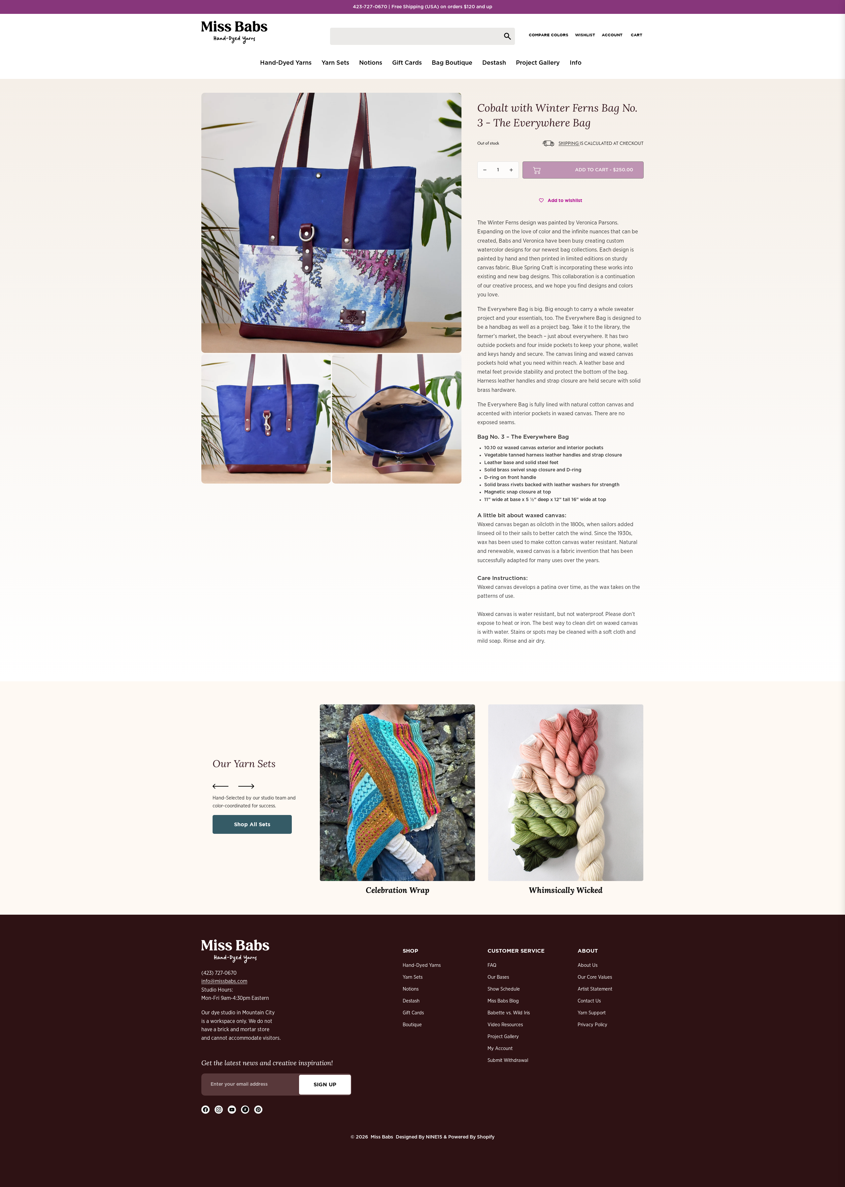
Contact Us (589, 1001)
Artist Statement (595, 989)
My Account (500, 1048)
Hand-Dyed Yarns (422, 965)
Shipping (569, 143)
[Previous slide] (220, 786)
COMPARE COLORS (548, 34)
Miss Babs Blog (503, 1001)
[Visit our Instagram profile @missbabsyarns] (219, 1109)
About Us (587, 965)
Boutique (412, 1024)
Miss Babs (382, 1137)
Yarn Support (592, 1012)
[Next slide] (246, 786)
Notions (411, 989)
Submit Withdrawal (508, 1060)
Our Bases (498, 977)
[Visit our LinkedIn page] (245, 1109)
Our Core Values (595, 977)
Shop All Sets (252, 824)
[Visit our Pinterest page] (258, 1109)
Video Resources (505, 1024)
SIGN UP (325, 1084)
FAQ (492, 965)
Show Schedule (504, 989)
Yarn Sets (412, 977)
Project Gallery (503, 1036)
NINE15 (434, 1137)
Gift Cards (413, 1012)
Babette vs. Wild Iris (509, 1012)
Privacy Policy (592, 1024)
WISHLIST (585, 34)
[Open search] (422, 36)
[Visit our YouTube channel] (232, 1109)
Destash (411, 1001)
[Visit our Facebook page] (205, 1109)
